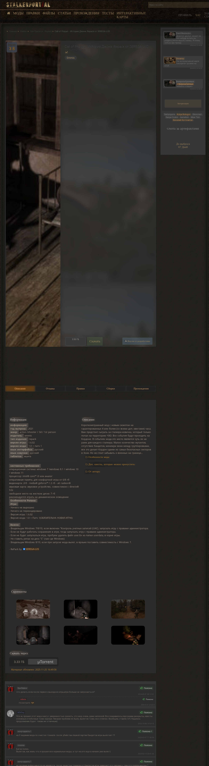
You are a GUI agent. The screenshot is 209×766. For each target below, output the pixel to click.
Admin (23, 699)
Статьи (64, 13)
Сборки (111, 388)
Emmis (71, 57)
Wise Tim (195, 117)
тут (32, 703)
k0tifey (21, 712)
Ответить (130, 688)
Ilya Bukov (22, 688)
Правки (33, 13)
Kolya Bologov (183, 114)
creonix (21, 745)
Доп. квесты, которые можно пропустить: (111, 464)
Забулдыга (169, 114)
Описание (20, 388)
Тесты (108, 13)
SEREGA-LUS (32, 549)
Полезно (147, 688)
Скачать (94, 341)
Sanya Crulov (172, 117)
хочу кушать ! (24, 731)
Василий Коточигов (183, 120)
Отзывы (50, 388)
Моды (18, 13)
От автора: (94, 471)
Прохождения (86, 13)
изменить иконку (170, 35)
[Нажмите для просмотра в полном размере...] (32, 193)
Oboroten (197, 114)
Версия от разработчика (139, 341)
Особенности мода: (99, 457)
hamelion (184, 117)
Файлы (49, 13)
